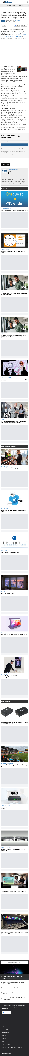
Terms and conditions (6, 1018)
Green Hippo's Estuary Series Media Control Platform (13, 982)
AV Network (17, 20)
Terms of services (17, 148)
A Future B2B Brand (6, 1044)
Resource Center (11, 5)
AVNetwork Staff (10, 20)
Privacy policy (5, 1023)
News (3, 21)
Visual (13, 9)
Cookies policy (5, 1026)
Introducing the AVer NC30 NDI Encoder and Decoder (14, 998)
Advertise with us (5, 1032)
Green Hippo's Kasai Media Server (13, 988)
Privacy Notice (19, 150)
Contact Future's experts (7, 1021)
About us (4, 1035)
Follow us (18, 25)
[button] (2, 2)
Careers (3, 1041)
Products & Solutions (6, 9)
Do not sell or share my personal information (12, 1047)
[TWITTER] (9, 173)
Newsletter (25, 25)
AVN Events (21, 5)
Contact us (4, 1038)
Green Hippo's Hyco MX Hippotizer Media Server (15, 992)
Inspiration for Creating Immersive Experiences (13, 977)
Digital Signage (19, 9)
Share (5, 25)
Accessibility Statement (7, 1029)
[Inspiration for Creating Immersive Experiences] (14, 972)
